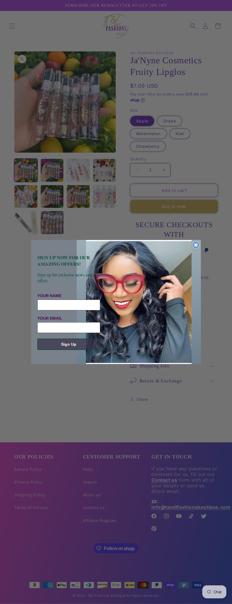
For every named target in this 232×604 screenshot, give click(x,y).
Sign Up (68, 344)
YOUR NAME (49, 295)
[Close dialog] (196, 245)
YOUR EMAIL (49, 318)
